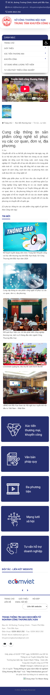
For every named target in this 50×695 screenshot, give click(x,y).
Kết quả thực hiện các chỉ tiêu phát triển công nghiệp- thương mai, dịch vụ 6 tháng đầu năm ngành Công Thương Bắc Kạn (24, 335)
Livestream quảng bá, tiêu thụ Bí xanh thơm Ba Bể (23, 367)
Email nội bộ (21, 602)
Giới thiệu (9, 48)
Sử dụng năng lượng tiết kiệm (19, 65)
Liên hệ (7, 602)
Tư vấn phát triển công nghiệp (19, 70)
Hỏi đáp (36, 599)
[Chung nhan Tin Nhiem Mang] (35, 679)
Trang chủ (9, 43)
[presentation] (23, 590)
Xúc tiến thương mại (14, 54)
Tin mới (6, 216)
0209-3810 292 (18, 631)
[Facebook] (10, 643)
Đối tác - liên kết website (17, 569)
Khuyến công (10, 59)
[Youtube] (4, 643)
